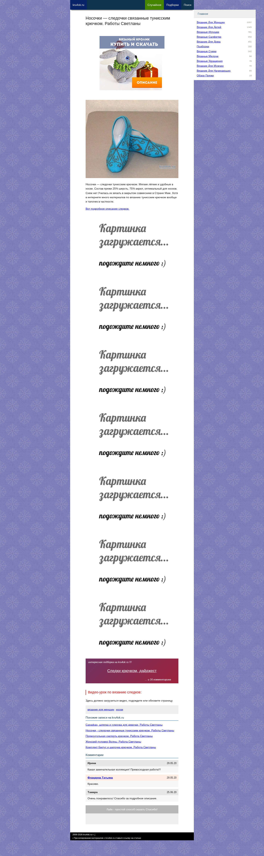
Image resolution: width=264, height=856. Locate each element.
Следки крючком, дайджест (132, 671)
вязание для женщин (101, 709)
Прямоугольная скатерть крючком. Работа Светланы (119, 736)
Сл (154, 4)
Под (172, 4)
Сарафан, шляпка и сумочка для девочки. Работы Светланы (124, 724)
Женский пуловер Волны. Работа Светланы (113, 741)
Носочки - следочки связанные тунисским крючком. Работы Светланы (130, 730)
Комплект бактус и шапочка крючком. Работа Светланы (121, 747)
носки (119, 709)
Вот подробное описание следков (107, 208)
